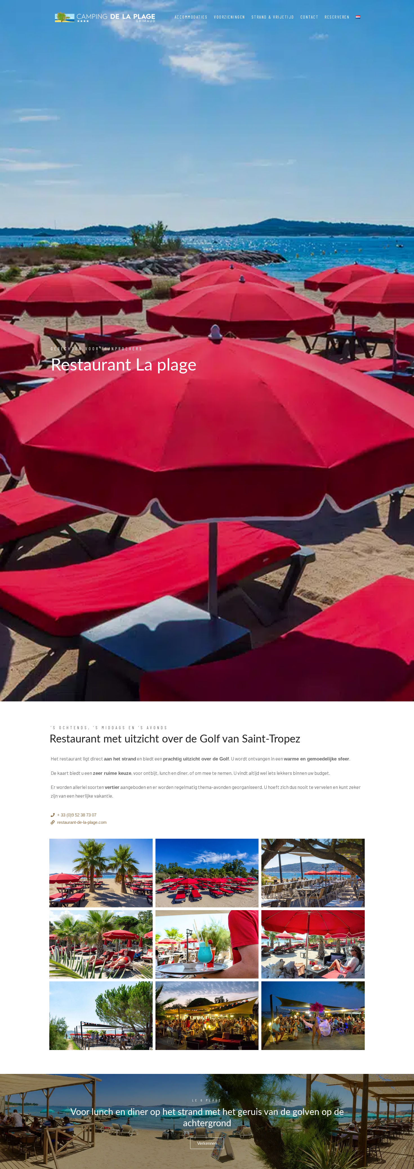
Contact (310, 16)
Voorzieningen (229, 16)
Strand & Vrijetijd (272, 16)
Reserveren (337, 16)
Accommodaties (191, 16)
